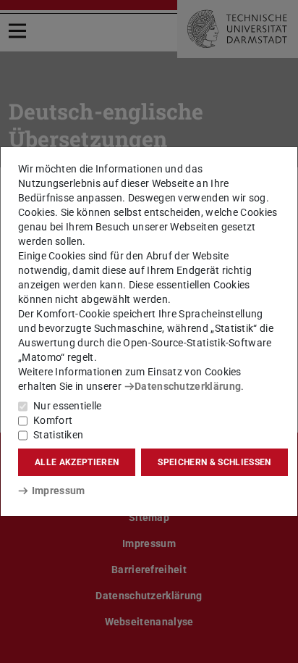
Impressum (58, 490)
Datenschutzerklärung (188, 386)
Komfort (52, 420)
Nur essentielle (67, 406)
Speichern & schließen (214, 462)
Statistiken (58, 435)
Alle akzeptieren (77, 462)
